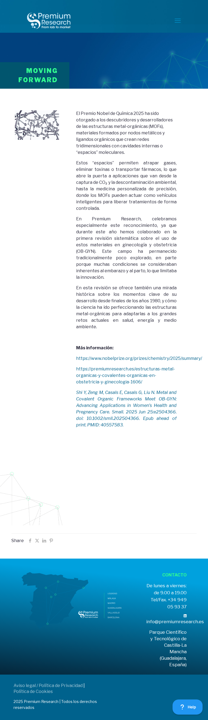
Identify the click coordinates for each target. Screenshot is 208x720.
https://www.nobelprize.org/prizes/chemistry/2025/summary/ (139, 358)
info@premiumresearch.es (175, 621)
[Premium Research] (48, 20)
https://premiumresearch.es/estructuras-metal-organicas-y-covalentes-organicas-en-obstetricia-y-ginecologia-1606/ (125, 375)
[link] (185, 615)
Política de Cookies (33, 691)
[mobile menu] (177, 20)
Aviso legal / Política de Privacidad (48, 685)
